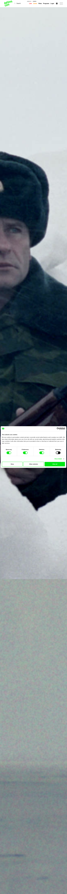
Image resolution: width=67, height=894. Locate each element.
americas (29, 1)
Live (30, 3)
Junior (35, 3)
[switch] (25, 452)
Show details (58, 459)
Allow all (54, 464)
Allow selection (33, 464)
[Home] (8, 3)
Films (40, 3)
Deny (12, 464)
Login (52, 3)
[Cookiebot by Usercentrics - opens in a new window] (58, 428)
